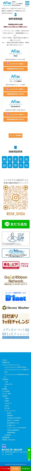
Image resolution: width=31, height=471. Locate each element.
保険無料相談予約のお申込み (15, 68)
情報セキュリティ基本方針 (13, 420)
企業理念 (7, 398)
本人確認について (11, 425)
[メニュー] (27, 3)
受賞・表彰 (7, 408)
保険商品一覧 (5, 362)
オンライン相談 (6, 393)
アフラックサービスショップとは (11, 364)
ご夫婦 (6, 381)
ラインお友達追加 (29, 455)
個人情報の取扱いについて (13, 422)
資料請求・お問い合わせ (8, 439)
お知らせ (4, 360)
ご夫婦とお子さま (9, 384)
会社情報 (4, 396)
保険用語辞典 (5, 437)
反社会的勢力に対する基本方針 (14, 417)
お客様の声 (5, 379)
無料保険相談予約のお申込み (15, 119)
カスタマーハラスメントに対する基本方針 (16, 427)
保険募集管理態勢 (11, 432)
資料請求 (16, 468)
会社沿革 (7, 405)
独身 (6, 386)
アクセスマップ (8, 403)
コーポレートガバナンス (10, 410)
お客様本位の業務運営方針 (13, 430)
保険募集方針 (10, 415)
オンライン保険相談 (15, 135)
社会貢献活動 (8, 435)
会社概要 (7, 400)
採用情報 (4, 389)
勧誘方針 (9, 413)
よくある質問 (5, 391)
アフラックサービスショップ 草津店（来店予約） (16, 367)
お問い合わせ (27, 468)
